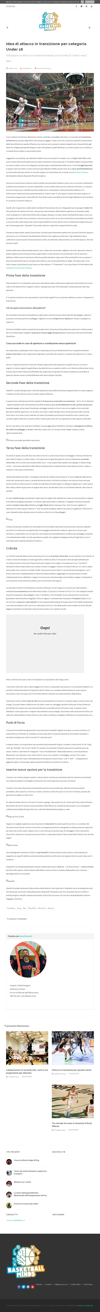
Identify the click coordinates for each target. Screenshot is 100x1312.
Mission (39, 1284)
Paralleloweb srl (85, 1306)
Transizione (41, 68)
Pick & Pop (41, 908)
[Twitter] (81, 6)
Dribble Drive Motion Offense (19, 268)
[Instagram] (86, 6)
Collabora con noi (60, 1284)
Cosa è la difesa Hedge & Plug (26, 1160)
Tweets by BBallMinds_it (15, 1220)
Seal (24, 908)
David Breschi (27, 68)
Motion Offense (81, 172)
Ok (82, 2)
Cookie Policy (90, 2)
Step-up (50, 908)
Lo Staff (48, 1284)
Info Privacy (88, 1284)
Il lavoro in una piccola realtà (26, 1204)
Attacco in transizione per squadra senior (71, 1070)
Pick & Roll (32, 908)
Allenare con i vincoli (22, 1182)
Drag (19, 908)
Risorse (48, 68)
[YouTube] (91, 6)
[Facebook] (76, 6)
